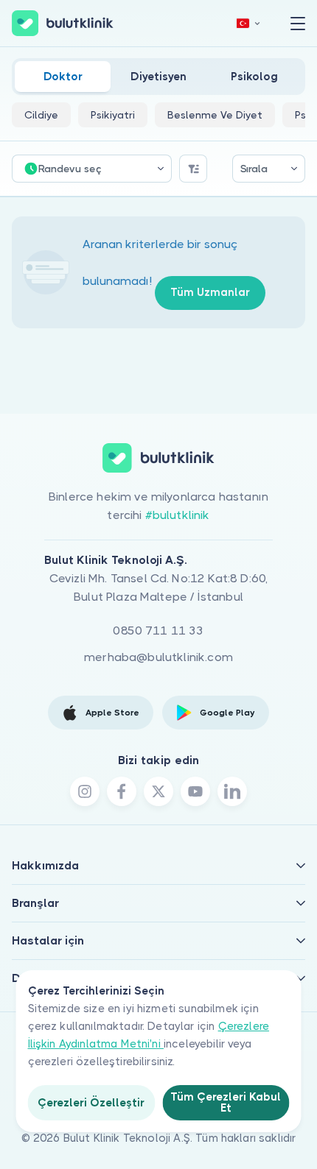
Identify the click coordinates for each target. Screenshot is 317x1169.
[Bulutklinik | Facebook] (121, 791)
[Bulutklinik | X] (158, 791)
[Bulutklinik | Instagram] (85, 791)
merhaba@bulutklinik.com (158, 657)
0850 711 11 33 (158, 631)
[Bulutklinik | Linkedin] (232, 791)
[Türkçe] (248, 23)
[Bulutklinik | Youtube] (195, 791)
